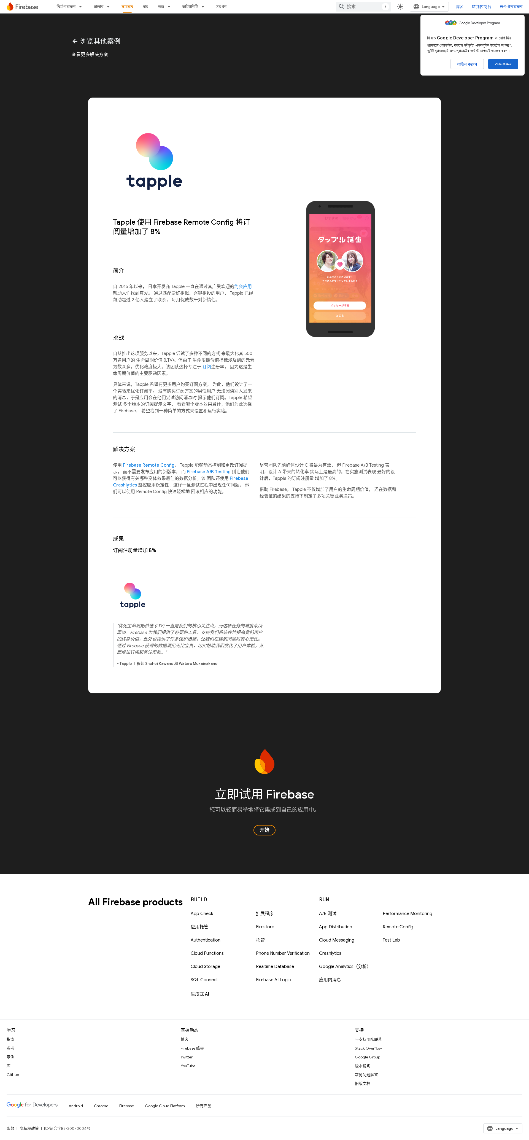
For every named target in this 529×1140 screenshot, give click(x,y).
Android (76, 1105)
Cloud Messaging (336, 940)
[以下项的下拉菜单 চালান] (110, 6)
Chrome (101, 1105)
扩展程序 (265, 913)
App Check (202, 913)
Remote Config (398, 927)
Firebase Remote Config (148, 465)
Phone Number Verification (283, 953)
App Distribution (335, 927)
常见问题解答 (366, 1074)
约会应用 (243, 286)
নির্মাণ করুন (66, 6)
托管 (260, 940)
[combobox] (363, 7)
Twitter (187, 1057)
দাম (145, 6)
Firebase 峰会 (192, 1048)
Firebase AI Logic (273, 980)
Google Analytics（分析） (345, 966)
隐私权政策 (29, 1128)
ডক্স (161, 6)
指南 (10, 1039)
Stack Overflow (368, 1048)
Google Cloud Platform (165, 1105)
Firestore (265, 927)
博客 (459, 6)
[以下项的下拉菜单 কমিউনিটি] (204, 6)
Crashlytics (330, 953)
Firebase (126, 1105)
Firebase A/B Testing (209, 472)
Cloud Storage (205, 966)
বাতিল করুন (467, 64)
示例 (10, 1057)
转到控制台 (481, 6)
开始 (264, 830)
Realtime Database (275, 966)
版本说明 (362, 1065)
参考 (10, 1048)
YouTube (188, 1065)
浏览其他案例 (96, 41)
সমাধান (127, 6)
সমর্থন (221, 6)
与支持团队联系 (368, 1039)
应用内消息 (330, 980)
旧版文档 (362, 1083)
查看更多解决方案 (90, 54)
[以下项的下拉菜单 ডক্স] (170, 6)
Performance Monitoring (407, 913)
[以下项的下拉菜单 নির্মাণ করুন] (82, 6)
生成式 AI (200, 994)
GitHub (13, 1074)
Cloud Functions (207, 953)
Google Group (367, 1057)
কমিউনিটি (190, 6)
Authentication (205, 940)
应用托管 (199, 927)
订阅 (206, 367)
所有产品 (203, 1105)
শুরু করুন (503, 63)
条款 (10, 1128)
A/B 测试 (327, 913)
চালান (98, 6)
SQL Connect (204, 980)
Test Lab (391, 940)
